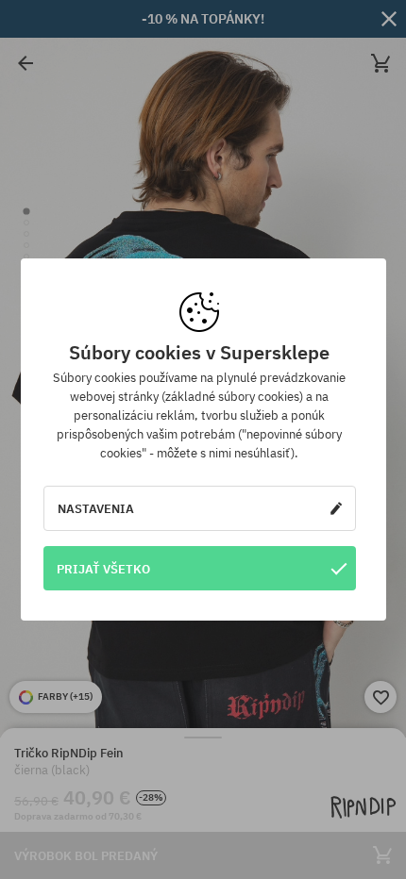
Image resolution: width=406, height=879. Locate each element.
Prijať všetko (103, 568)
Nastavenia (96, 508)
